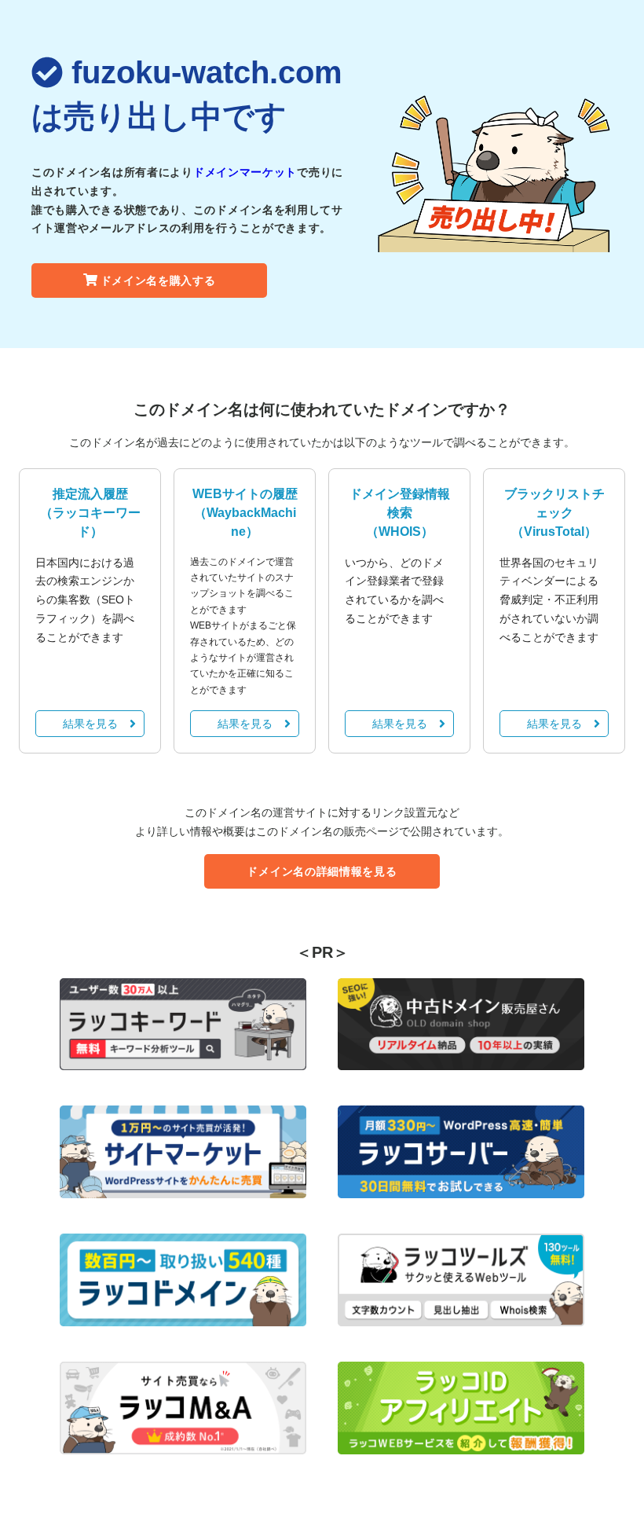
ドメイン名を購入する (158, 280)
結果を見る (90, 723)
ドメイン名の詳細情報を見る (322, 871)
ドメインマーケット (245, 172)
